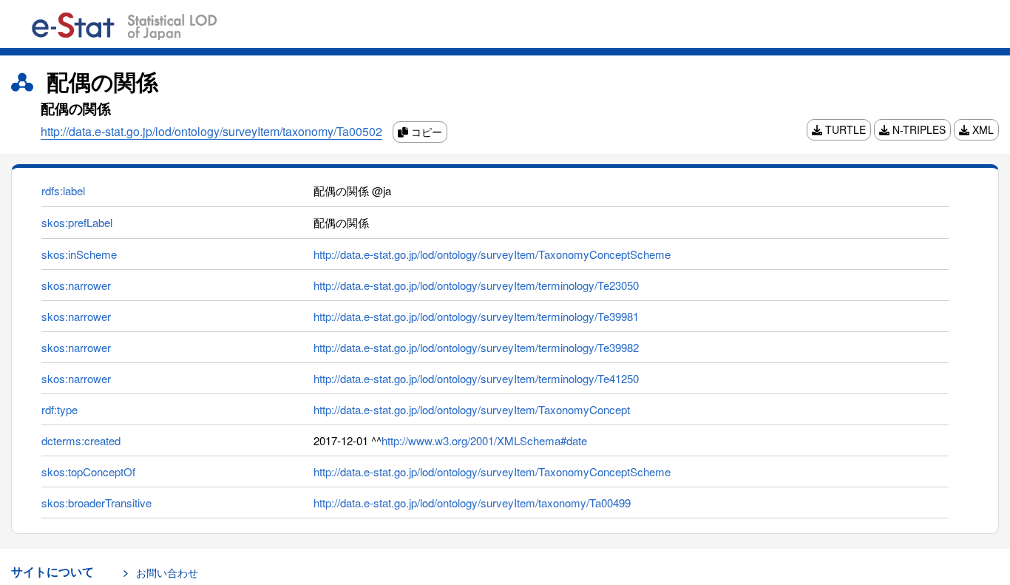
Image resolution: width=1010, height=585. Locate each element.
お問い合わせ (167, 572)
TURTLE (844, 129)
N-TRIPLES (917, 129)
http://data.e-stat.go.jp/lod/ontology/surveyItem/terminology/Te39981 (476, 316)
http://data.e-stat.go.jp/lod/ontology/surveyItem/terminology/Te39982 (476, 347)
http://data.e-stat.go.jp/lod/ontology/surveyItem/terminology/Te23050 (476, 285)
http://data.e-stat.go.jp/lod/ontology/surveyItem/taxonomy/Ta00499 (472, 502)
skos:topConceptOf (88, 471)
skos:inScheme (79, 254)
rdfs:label (63, 190)
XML (981, 129)
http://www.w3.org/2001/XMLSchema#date (484, 440)
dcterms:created (81, 440)
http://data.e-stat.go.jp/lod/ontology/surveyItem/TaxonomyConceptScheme (492, 254)
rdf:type (59, 409)
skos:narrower (76, 285)
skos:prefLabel (76, 222)
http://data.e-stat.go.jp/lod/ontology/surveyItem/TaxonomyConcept (471, 409)
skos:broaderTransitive (96, 502)
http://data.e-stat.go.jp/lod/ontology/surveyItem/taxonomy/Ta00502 (211, 131)
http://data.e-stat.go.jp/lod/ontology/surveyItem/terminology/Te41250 (476, 378)
